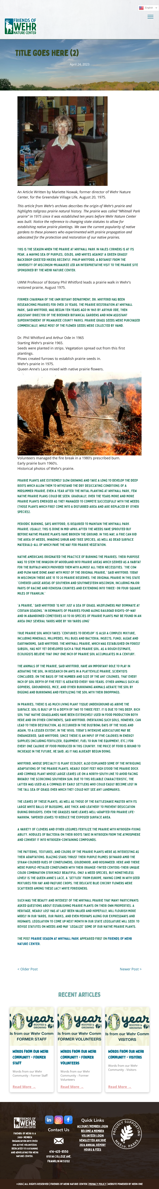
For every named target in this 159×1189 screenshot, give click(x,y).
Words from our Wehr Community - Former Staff (30, 1057)
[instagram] (58, 1120)
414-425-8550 (58, 1151)
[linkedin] (49, 1120)
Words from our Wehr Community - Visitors (126, 1054)
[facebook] (68, 1120)
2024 (82, 1145)
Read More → (24, 1086)
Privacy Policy (97, 1184)
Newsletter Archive (92, 1140)
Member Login (99, 1126)
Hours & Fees (92, 1150)
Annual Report (96, 1145)
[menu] (150, 17)
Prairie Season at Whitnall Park (55, 938)
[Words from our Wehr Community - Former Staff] (32, 1026)
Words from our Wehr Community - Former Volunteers (78, 1057)
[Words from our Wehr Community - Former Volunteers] (80, 1026)
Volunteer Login (93, 1136)
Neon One (137, 1184)
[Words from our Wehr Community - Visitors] (127, 1026)
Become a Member (92, 1131)
